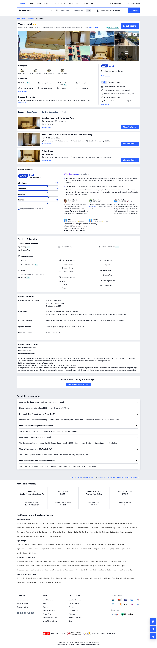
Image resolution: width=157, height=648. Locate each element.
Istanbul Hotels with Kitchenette (50, 582)
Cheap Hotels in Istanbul (59, 578)
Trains (70, 3)
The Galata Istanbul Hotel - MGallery (61, 532)
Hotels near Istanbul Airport (116, 566)
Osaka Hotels (56, 549)
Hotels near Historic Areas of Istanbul (48, 566)
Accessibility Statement (50, 617)
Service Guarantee (23, 603)
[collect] (153, 621)
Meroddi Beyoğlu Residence (99, 532)
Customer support (22, 600)
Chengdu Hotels (45, 549)
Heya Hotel (20, 528)
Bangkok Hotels (91, 544)
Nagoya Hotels (125, 549)
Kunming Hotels (22, 553)
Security (71, 621)
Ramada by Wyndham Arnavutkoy (67, 523)
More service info (22, 607)
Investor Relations (75, 600)
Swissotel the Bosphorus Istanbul (121, 532)
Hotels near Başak (22, 570)
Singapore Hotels (36, 544)
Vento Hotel (25, 24)
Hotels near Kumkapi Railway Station (105, 570)
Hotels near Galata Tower (43, 561)
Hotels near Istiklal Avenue (71, 566)
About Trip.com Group (50, 621)
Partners (71, 607)
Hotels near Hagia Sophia (25, 561)
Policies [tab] (64, 112)
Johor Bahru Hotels (23, 544)
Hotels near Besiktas (82, 561)
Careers (45, 607)
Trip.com (73, 477)
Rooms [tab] (21, 112)
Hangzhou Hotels (85, 549)
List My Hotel (73, 610)
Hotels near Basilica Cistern (25, 566)
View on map (105, 104)
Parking (23, 247)
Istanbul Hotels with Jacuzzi (125, 578)
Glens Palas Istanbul (82, 528)
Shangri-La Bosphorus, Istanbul (53, 528)
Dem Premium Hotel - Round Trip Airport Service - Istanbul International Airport (106, 523)
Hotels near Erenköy (36, 570)
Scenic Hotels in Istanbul (41, 578)
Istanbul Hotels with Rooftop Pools (80, 578)
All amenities (22, 91)
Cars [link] (77, 3)
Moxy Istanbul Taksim (24, 532)
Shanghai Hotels (49, 544)
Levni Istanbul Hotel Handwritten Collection (31, 536)
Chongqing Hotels (113, 549)
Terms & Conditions (49, 610)
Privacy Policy (47, 614)
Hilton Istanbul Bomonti (33, 528)
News (44, 603)
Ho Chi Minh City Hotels (70, 549)
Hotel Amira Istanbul (54, 536)
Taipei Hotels (21, 549)
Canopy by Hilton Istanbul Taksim (27, 523)
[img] (41, 46)
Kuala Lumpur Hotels (63, 544)
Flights (31, 3)
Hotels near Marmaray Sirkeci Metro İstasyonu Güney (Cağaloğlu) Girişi (68, 570)
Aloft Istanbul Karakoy (39, 532)
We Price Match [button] (113, 27)
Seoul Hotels (112, 544)
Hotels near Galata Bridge (117, 561)
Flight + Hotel (60, 3)
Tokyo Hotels (102, 544)
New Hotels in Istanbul (24, 578)
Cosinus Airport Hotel (47, 523)
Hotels (22, 3)
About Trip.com (48, 600)
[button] (92, 4)
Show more (22, 103)
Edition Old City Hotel (81, 532)
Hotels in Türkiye (89, 477)
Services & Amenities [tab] (50, 112)
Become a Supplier (75, 617)
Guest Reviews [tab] (32, 112)
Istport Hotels (69, 528)
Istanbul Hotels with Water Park (104, 578)
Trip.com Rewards (75, 603)
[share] (153, 629)
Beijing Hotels (122, 544)
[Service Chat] (153, 636)
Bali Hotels (32, 553)
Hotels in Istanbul (123, 477)
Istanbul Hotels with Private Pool (27, 582)
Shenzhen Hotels (32, 549)
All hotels (72, 614)
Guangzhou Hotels (78, 544)
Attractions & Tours (44, 3)
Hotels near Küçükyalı (126, 570)
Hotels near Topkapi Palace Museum (93, 566)
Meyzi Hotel (95, 528)
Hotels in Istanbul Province (106, 477)
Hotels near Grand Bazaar (99, 561)
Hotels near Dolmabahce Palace (63, 561)
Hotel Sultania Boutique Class (110, 528)
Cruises (85, 3)
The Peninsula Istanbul (129, 528)
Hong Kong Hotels (99, 549)
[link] (115, 3)
